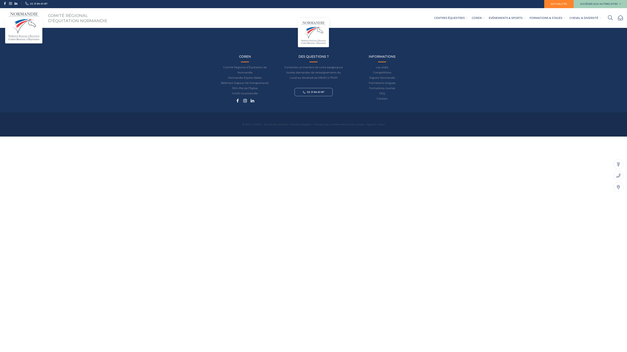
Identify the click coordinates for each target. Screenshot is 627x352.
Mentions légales (300, 124)
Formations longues (382, 83)
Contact (382, 98)
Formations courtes (382, 88)
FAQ (382, 93)
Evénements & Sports (505, 18)
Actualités (559, 3)
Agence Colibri (375, 124)
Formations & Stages (546, 18)
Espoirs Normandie (382, 77)
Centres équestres (449, 18)
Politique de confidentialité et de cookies (339, 124)
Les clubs (382, 67)
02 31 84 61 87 (38, 3)
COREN (477, 18)
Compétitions (382, 72)
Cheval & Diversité (583, 18)
